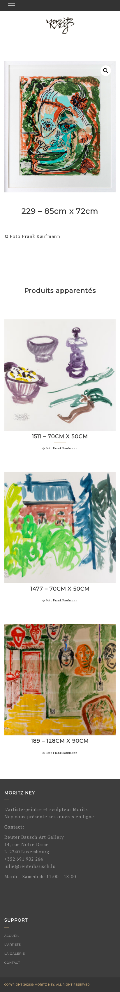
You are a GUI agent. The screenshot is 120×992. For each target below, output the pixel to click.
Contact (12, 963)
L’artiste (12, 944)
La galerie (14, 954)
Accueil (12, 936)
